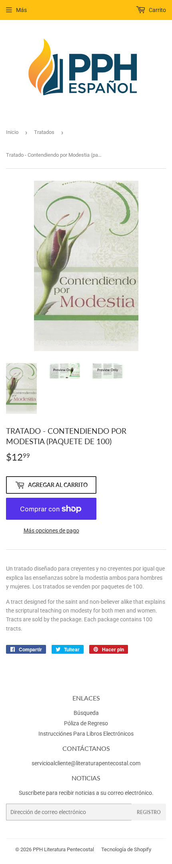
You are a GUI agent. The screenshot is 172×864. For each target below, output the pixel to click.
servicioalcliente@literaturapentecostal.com (86, 763)
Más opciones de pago (51, 530)
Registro (149, 812)
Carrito (157, 10)
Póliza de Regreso (86, 723)
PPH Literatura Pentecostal (63, 849)
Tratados (44, 132)
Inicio (12, 132)
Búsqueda (86, 713)
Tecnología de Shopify (126, 849)
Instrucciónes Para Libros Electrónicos (86, 733)
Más (21, 10)
